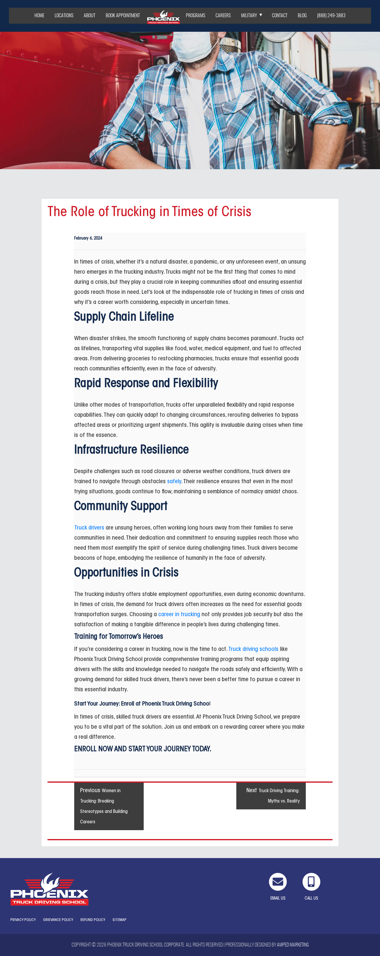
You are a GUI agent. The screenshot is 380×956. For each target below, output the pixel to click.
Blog (302, 15)
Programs (195, 15)
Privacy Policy (23, 920)
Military (249, 15)
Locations (64, 15)
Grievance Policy (58, 920)
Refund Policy (92, 920)
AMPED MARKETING (293, 945)
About (89, 15)
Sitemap (119, 920)
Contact (279, 15)
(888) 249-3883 (331, 15)
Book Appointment (123, 15)
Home (39, 15)
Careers (223, 15)
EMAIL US (278, 899)
